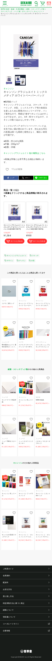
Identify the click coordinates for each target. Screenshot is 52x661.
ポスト (27, 178)
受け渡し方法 (8, 596)
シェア (12, 178)
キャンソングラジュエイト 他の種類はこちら (24, 153)
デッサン (22, 261)
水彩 (33, 261)
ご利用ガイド (8, 569)
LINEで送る (42, 178)
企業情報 (6, 631)
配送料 (5, 582)
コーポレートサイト (11, 624)
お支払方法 (7, 589)
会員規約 (6, 576)
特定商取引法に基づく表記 (13, 603)
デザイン (10, 261)
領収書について (9, 617)
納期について (8, 610)
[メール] (49, 4)
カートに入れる (17, 241)
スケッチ (35, 256)
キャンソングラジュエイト (16, 256)
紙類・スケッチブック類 (18, 369)
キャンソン (9, 88)
